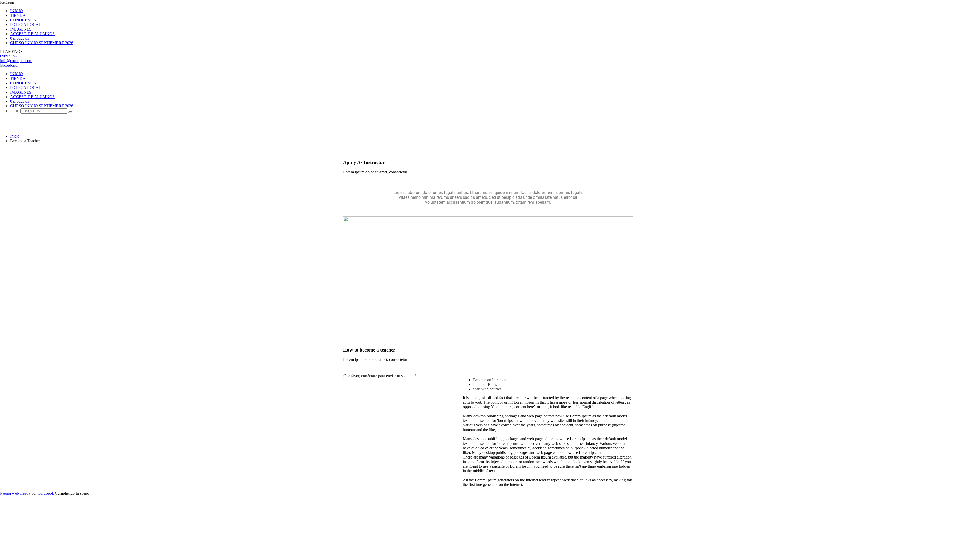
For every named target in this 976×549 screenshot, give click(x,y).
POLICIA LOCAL (25, 24)
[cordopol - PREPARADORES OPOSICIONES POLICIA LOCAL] (9, 65)
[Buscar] (70, 112)
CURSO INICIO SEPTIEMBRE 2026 (41, 43)
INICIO (16, 11)
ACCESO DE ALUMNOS (32, 34)
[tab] (489, 380)
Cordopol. (46, 493)
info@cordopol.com (16, 60)
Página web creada (15, 493)
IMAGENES (21, 29)
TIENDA (18, 15)
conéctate (369, 376)
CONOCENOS (23, 20)
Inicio (14, 136)
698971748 (9, 56)
